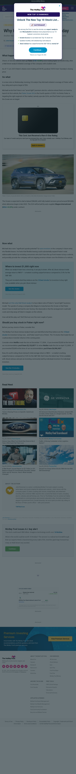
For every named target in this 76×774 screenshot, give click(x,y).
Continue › (38, 50)
